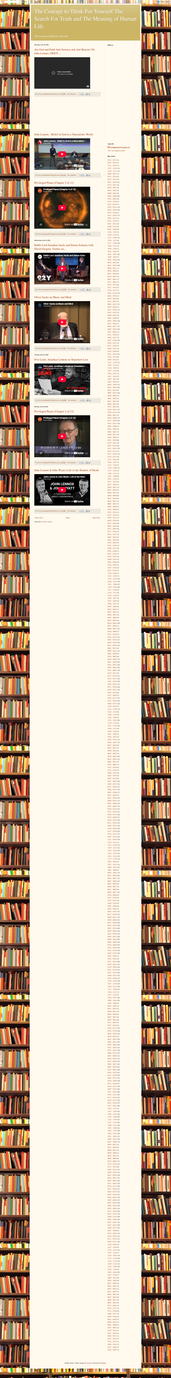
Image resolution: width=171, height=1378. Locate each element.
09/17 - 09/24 (112, 875)
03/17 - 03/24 (112, 676)
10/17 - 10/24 (112, 376)
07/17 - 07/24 (112, 287)
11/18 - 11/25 (112, 723)
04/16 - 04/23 (112, 190)
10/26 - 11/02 (112, 1269)
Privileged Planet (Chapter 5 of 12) (54, 183)
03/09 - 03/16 (112, 1344)
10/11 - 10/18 (112, 482)
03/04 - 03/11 (112, 814)
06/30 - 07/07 (112, 642)
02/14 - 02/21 (112, 443)
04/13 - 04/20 (112, 1339)
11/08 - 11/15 (112, 473)
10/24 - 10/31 (112, 373)
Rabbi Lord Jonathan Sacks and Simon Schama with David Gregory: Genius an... (63, 247)
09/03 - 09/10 (112, 881)
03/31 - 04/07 (112, 670)
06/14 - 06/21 (112, 1178)
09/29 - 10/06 (112, 606)
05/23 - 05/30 (112, 420)
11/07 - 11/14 (112, 371)
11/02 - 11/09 (112, 1266)
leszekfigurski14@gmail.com (120, 147)
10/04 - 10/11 (112, 1139)
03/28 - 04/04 (112, 437)
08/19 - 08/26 (112, 756)
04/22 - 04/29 (112, 795)
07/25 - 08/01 (112, 407)
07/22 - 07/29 (112, 767)
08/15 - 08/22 (112, 401)
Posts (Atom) (47, 522)
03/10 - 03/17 (112, 679)
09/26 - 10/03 (112, 384)
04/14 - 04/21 (112, 665)
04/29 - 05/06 (112, 792)
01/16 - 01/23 (112, 357)
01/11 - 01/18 (112, 1239)
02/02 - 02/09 (112, 562)
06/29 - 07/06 (112, 1316)
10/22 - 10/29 (112, 862)
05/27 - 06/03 (112, 781)
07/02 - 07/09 (112, 906)
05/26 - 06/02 (112, 656)
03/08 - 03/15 (112, 548)
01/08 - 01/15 (112, 226)
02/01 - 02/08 (112, 1230)
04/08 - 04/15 (112, 801)
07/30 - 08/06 (112, 895)
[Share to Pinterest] (89, 94)
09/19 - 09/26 (112, 387)
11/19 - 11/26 (112, 856)
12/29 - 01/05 (112, 573)
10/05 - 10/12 (112, 1278)
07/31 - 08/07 (112, 282)
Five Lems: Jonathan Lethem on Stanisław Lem (61, 359)
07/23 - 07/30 (112, 176)
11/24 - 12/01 (112, 587)
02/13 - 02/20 (112, 346)
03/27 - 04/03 (112, 332)
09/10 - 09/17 (112, 878)
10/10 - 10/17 (112, 379)
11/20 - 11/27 (112, 240)
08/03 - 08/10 (112, 1303)
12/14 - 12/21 (112, 1250)
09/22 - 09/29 (112, 609)
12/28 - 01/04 (112, 1244)
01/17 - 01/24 (112, 454)
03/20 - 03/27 (112, 1072)
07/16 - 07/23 (112, 179)
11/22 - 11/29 (112, 1119)
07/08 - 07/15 (112, 773)
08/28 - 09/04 (112, 271)
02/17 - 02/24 (112, 687)
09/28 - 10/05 (112, 1280)
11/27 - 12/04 (112, 237)
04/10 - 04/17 (112, 326)
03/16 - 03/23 (112, 1341)
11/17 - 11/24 (112, 590)
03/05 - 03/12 (112, 207)
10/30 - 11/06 (112, 249)
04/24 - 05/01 (112, 321)
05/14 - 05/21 (112, 185)
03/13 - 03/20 (112, 335)
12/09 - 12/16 (112, 715)
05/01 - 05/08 (112, 318)
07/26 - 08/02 (112, 509)
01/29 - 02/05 (112, 967)
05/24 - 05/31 (112, 1186)
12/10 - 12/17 (112, 171)
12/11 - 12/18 (112, 984)
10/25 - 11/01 (112, 479)
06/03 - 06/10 (112, 778)
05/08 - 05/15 (112, 315)
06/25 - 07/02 (112, 909)
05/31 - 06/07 (112, 529)
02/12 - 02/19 (112, 215)
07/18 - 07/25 (112, 409)
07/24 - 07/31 (112, 285)
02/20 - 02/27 (112, 343)
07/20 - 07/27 (112, 1308)
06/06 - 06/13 (112, 415)
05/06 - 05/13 (112, 789)
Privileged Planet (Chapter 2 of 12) (54, 411)
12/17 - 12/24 (112, 168)
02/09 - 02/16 (112, 559)
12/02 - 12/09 (112, 717)
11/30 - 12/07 (112, 1255)
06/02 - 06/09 (112, 653)
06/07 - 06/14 (112, 526)
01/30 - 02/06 (112, 351)
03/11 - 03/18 (112, 812)
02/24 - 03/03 (112, 684)
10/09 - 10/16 (112, 257)
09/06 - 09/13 (112, 493)
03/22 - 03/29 (112, 545)
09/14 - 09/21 (112, 1286)
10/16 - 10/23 (112, 254)
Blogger (103, 1363)
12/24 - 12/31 (112, 842)
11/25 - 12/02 (112, 720)
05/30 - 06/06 (112, 418)
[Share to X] (85, 94)
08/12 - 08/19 (112, 759)
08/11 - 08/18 (112, 626)
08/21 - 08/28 (112, 273)
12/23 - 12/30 (112, 709)
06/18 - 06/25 (112, 911)
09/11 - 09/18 (112, 265)
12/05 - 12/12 (112, 365)
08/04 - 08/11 (112, 629)
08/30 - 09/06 (112, 495)
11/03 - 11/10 (112, 595)
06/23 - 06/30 (112, 645)
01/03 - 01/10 (112, 1103)
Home (68, 518)
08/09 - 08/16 (112, 504)
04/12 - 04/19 (112, 540)
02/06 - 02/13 (112, 348)
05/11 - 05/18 (112, 1333)
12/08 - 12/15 (112, 581)
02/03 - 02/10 (112, 692)
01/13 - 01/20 (112, 701)
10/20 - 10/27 (112, 598)
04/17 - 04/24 (112, 324)
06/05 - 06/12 (112, 304)
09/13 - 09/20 (112, 490)
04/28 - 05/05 (112, 659)
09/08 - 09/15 (112, 615)
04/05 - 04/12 (112, 1205)
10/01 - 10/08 (112, 870)
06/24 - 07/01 (112, 775)
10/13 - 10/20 (112, 601)
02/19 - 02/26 (112, 213)
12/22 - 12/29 (112, 576)
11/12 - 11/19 (112, 859)
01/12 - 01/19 (112, 570)
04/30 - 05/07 (112, 187)
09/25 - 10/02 (112, 260)
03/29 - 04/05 (112, 543)
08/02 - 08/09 (112, 506)
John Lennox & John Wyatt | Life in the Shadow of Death (66, 470)
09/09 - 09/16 (112, 751)
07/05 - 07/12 (112, 518)
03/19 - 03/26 (112, 201)
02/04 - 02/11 (112, 825)
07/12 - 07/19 (112, 515)
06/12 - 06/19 (112, 301)
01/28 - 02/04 (112, 828)
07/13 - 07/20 (112, 1311)
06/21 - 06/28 (112, 523)
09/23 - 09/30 (112, 745)
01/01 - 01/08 (112, 229)
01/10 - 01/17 (112, 457)
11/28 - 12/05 (112, 368)
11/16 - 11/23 (112, 1261)
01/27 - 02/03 (112, 695)
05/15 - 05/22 (112, 312)
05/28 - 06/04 (112, 920)
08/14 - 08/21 (112, 276)
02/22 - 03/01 (112, 1222)
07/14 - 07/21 (112, 637)
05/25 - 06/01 (112, 1327)
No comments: (71, 94)
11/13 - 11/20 (112, 243)
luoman (89, 1363)
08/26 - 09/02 (112, 753)
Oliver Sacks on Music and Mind (52, 297)
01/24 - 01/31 (112, 451)
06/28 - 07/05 (112, 520)
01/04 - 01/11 (112, 1241)
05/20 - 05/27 (112, 784)
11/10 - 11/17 (112, 593)
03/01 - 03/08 (112, 551)
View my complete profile (116, 150)
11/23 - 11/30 (112, 1258)
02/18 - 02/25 (112, 820)
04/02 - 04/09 (112, 196)
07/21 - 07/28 (112, 634)
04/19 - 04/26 (112, 1200)
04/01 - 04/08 (112, 803)
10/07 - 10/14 (112, 739)
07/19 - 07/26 (112, 512)
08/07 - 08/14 (112, 279)
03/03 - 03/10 (112, 681)
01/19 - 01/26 (112, 568)
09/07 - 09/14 (112, 1289)
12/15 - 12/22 (112, 579)
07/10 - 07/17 (112, 290)
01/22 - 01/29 (112, 221)
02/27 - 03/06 (112, 340)
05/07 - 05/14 (112, 928)
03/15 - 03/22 (112, 1214)
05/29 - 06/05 (112, 307)
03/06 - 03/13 (112, 337)
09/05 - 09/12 (112, 393)
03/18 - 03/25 (112, 809)
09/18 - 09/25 (112, 262)
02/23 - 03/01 (112, 554)
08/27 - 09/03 (112, 884)
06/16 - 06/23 (112, 648)
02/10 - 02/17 (112, 690)
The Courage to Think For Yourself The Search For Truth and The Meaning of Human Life (85, 18)
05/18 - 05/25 (112, 1330)
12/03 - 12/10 (112, 850)
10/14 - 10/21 (112, 737)
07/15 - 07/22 (112, 770)
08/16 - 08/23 (112, 501)
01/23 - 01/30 (112, 354)
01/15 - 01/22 (112, 224)
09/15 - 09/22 (112, 612)
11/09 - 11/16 (112, 1264)
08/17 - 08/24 (112, 1297)
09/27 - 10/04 (112, 484)
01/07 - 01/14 (112, 163)
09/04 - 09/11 (112, 268)
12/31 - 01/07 (112, 165)
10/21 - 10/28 (112, 734)
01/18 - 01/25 (112, 1236)
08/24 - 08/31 (112, 1294)
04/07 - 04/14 (112, 667)
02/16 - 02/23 (112, 556)
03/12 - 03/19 (112, 204)
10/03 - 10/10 (112, 382)
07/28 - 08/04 (112, 631)
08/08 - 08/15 (112, 404)
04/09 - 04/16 (112, 193)
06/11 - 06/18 (112, 914)
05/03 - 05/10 (112, 537)
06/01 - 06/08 (112, 1325)
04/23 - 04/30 (112, 934)
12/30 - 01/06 (112, 706)
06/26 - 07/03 (112, 296)
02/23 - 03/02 (112, 1347)
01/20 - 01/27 (112, 698)
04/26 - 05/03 (112, 1197)
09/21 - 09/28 (112, 1283)
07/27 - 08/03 (112, 1305)
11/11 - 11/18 (112, 726)
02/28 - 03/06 (112, 1081)
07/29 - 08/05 (112, 764)
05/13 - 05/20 (112, 787)
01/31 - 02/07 (112, 448)
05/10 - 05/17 (112, 534)
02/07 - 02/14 (112, 446)
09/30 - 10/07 (112, 742)
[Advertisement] (67, 114)
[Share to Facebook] (87, 94)
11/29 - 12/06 (112, 468)
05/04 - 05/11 (112, 1336)
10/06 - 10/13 (112, 604)
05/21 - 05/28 (112, 182)
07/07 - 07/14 (112, 640)
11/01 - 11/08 (112, 476)
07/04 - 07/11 (112, 412)
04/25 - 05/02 (112, 429)
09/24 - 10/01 (112, 873)
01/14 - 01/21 (112, 160)
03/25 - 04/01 (112, 806)
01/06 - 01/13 (112, 703)
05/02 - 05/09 (112, 426)
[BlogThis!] (82, 94)
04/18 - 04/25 (112, 432)
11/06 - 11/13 (112, 246)
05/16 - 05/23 (112, 423)
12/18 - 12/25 (112, 232)
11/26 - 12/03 (112, 853)
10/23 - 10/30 (112, 251)
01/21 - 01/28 (112, 831)
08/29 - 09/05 (112, 396)
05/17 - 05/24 (112, 531)
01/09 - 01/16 (112, 360)
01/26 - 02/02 (112, 565)
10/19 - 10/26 (112, 1272)
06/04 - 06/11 (112, 917)
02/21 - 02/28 (112, 440)
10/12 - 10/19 (112, 1275)
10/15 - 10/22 (112, 864)
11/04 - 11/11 (112, 728)
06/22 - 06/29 (112, 1319)
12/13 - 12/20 (112, 465)
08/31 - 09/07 (112, 1291)
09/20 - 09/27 (112, 487)
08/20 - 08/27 (112, 886)
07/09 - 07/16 (112, 903)
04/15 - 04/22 (112, 798)
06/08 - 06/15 (112, 1322)
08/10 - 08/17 (112, 1300)
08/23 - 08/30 (112, 498)
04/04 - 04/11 (112, 434)
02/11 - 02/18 (112, 823)
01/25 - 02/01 (112, 1233)
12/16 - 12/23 (112, 712)
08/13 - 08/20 (112, 889)
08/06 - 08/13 (112, 174)
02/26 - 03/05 (112, 210)
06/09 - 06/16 (112, 651)
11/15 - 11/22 (112, 470)
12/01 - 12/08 (112, 584)
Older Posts (96, 518)
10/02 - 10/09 (112, 1003)
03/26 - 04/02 (112, 199)
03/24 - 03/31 (112, 673)
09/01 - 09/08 (112, 617)
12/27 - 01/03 (112, 459)
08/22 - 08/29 (112, 398)
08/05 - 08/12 (112, 762)
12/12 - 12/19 (112, 362)
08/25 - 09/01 (112, 620)
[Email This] (80, 94)
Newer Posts (39, 518)
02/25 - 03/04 (112, 817)
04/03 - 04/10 (112, 329)
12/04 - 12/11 (112, 235)
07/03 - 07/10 (112, 293)
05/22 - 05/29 (112, 310)
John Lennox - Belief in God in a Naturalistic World (63, 134)
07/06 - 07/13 (112, 1314)
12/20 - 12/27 (112, 462)
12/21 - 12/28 (112, 1247)
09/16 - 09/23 (112, 748)
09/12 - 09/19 (112, 390)
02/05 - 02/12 (112, 218)
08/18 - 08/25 (112, 623)
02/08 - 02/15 (112, 1228)
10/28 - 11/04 (112, 731)
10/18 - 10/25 (112, 1133)
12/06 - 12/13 (112, 1114)
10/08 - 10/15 (112, 867)
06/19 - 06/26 (112, 298)
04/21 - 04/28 (112, 662)
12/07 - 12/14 (112, 1253)
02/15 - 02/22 (112, 1225)
